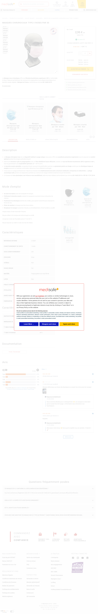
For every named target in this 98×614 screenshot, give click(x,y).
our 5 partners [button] (39, 296)
